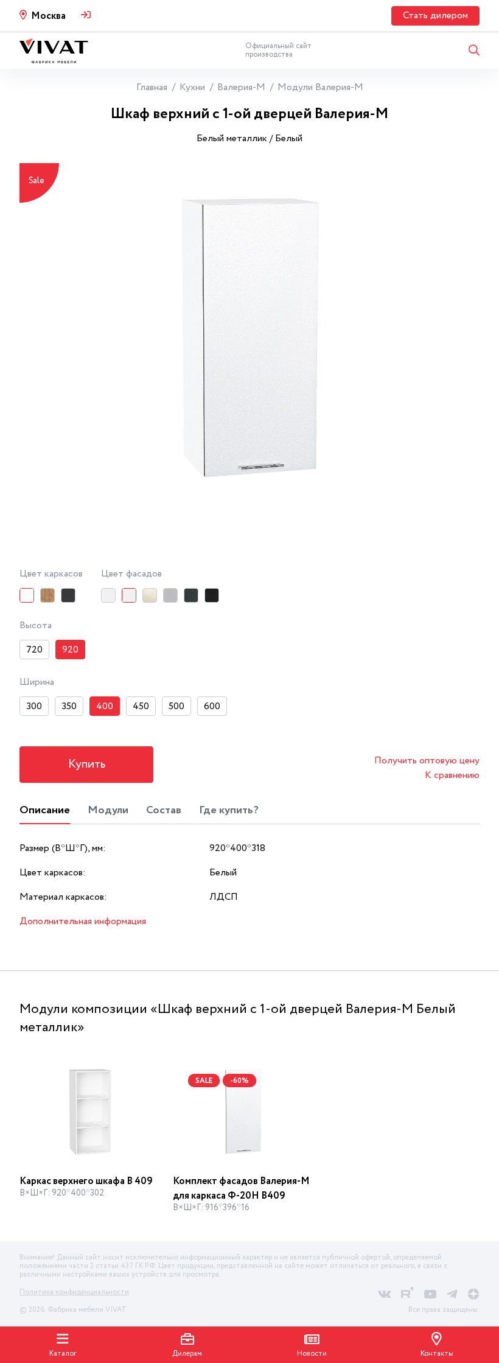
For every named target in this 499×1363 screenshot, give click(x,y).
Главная (151, 87)
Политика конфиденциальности (74, 1292)
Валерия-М (241, 87)
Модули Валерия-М (320, 87)
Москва (48, 16)
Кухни (192, 87)
